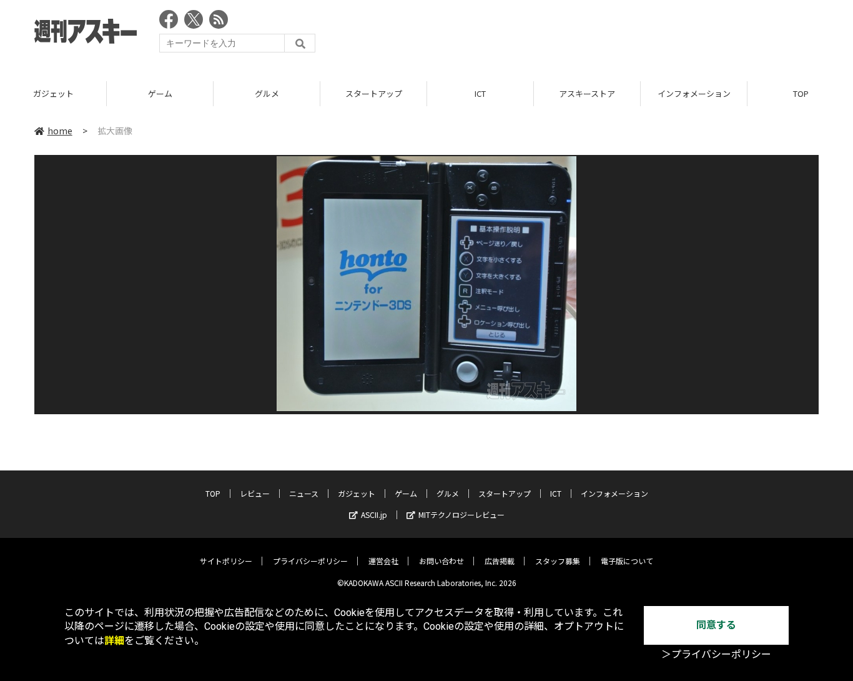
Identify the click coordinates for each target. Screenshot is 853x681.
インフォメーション (694, 93)
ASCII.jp (374, 514)
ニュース (303, 493)
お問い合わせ (441, 560)
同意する (716, 625)
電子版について (627, 560)
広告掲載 (500, 560)
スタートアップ (373, 93)
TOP (212, 493)
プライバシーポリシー (310, 560)
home (59, 130)
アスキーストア (587, 93)
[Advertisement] (591, 34)
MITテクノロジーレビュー (461, 514)
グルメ (267, 93)
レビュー (255, 493)
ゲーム (160, 93)
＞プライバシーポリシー (716, 654)
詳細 (114, 641)
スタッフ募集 (557, 560)
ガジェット (53, 93)
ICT (480, 93)
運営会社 (383, 560)
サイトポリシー (226, 560)
